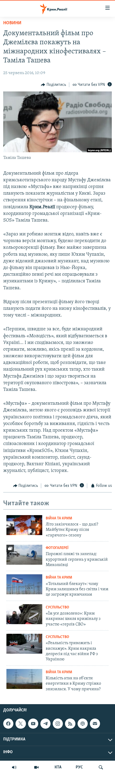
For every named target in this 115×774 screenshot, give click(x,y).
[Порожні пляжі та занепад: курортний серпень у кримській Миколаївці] (24, 555)
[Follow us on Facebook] (8, 724)
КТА (58, 767)
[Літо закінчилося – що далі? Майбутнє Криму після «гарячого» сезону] (24, 525)
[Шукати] (101, 767)
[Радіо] (14, 767)
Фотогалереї (57, 548)
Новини (12, 23)
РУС (79, 767)
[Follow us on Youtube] (33, 724)
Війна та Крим (59, 518)
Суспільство (57, 607)
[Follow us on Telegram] (45, 724)
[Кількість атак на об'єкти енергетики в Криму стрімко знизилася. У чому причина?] (24, 679)
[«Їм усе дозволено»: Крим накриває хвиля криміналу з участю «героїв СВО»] (24, 614)
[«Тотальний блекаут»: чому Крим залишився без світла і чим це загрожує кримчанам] (24, 584)
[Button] (53, 84)
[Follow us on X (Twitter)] (21, 724)
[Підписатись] (95, 724)
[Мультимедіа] (36, 767)
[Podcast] (83, 724)
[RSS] (70, 724)
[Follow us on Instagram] (58, 724)
